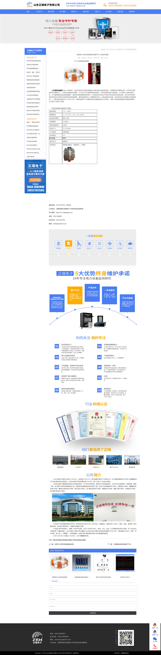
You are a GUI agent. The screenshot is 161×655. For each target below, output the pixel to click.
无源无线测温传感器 (79, 540)
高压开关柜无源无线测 (103, 563)
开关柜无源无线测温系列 (130, 49)
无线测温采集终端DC (81, 563)
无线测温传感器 (66, 540)
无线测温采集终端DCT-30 (122, 544)
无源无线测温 (57, 540)
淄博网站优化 (125, 653)
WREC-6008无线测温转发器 (64, 544)
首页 (108, 49)
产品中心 (112, 49)
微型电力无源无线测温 (60, 563)
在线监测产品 (119, 49)
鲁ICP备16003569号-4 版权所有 (70, 653)
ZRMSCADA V (125, 563)
